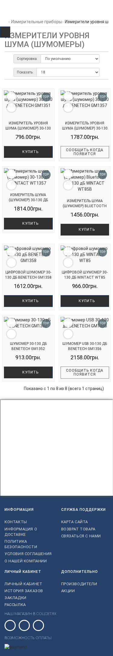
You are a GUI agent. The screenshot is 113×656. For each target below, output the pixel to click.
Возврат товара (78, 529)
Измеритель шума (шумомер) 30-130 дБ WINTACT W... (28, 200)
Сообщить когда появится (84, 152)
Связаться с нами (81, 536)
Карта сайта (74, 522)
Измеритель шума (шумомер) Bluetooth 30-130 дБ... (85, 206)
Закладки (16, 597)
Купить (30, 152)
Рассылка (15, 604)
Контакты (16, 522)
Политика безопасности (21, 544)
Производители (79, 584)
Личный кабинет (23, 584)
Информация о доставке (21, 532)
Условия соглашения (28, 553)
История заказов (24, 591)
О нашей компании (26, 561)
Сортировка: (27, 59)
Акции (68, 591)
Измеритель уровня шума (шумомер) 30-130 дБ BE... (28, 128)
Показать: (25, 72)
